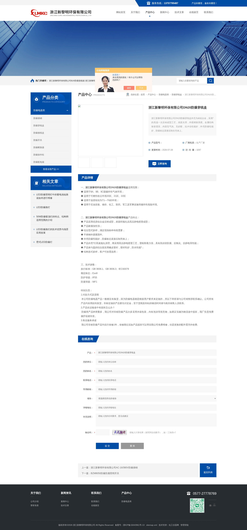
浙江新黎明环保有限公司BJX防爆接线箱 (67, 81)
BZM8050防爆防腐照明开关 (105, 473)
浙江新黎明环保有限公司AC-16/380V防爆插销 (114, 467)
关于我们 (135, 12)
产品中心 (150, 12)
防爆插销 (37, 118)
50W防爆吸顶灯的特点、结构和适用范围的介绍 (52, 218)
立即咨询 (162, 163)
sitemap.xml (151, 525)
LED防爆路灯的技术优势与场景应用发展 (52, 231)
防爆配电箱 (38, 162)
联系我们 (208, 12)
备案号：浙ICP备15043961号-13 (130, 525)
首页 (143, 94)
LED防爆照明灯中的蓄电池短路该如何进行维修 (52, 196)
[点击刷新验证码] (119, 432)
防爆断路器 (38, 147)
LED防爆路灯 (43, 207)
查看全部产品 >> (51, 169)
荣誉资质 (35, 505)
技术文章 (179, 12)
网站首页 (120, 12)
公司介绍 (35, 501)
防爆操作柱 (38, 154)
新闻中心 (164, 12)
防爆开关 (37, 140)
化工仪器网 (174, 525)
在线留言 (193, 12)
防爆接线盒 (38, 133)
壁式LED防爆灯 (44, 242)
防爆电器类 (39, 110)
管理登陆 (185, 525)
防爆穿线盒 (38, 125)
